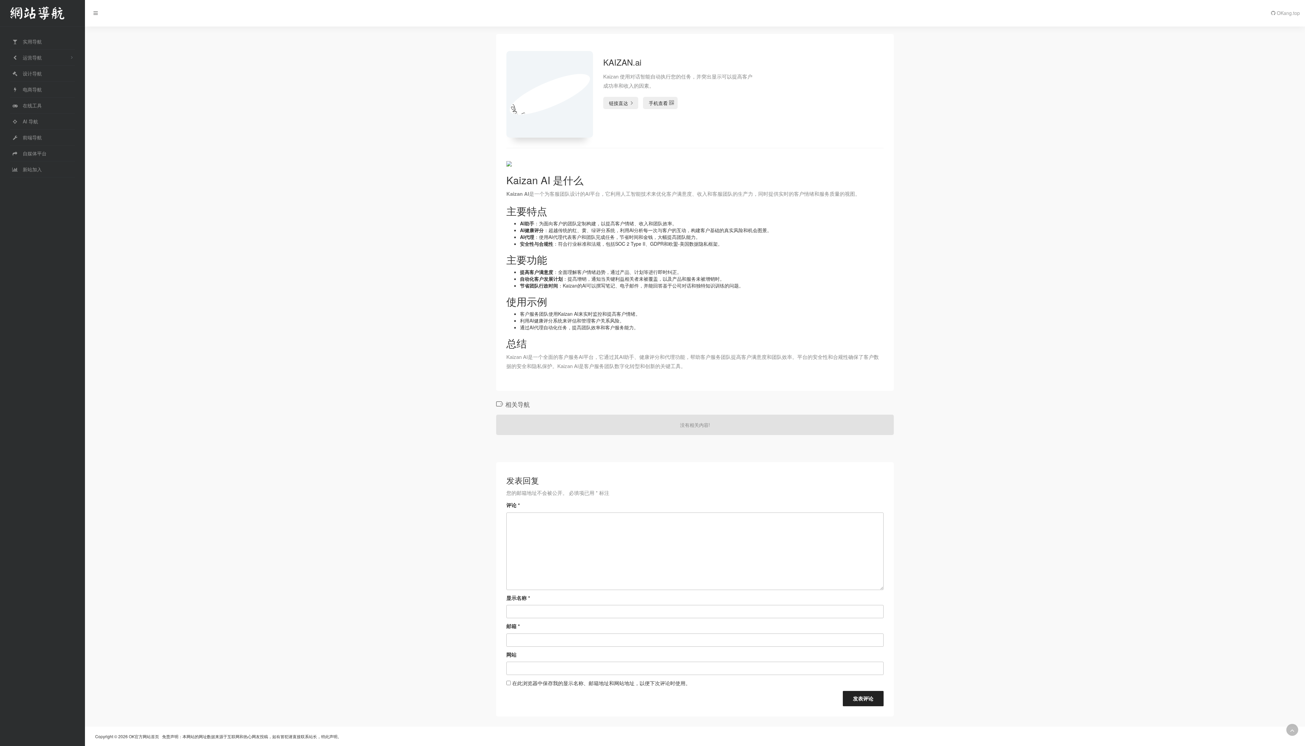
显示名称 (518, 598)
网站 (511, 654)
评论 (513, 505)
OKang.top (1287, 13)
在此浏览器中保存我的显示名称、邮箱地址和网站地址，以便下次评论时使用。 (601, 683)
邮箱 (513, 626)
